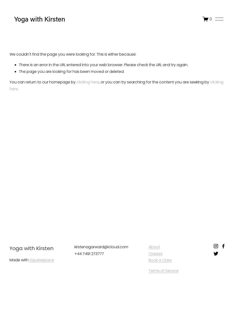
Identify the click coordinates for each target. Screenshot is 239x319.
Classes (156, 253)
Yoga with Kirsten (39, 18)
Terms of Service (164, 270)
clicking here (88, 82)
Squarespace (41, 260)
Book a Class (160, 260)
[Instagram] (216, 246)
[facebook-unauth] (223, 246)
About (154, 247)
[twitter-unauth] (216, 253)
